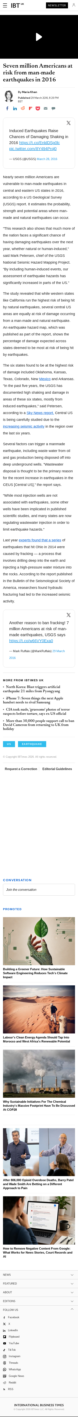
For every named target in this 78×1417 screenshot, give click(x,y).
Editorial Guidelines (57, 769)
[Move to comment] (53, 108)
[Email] (45, 108)
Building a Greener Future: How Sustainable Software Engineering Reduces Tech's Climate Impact (35, 973)
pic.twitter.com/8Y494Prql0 (33, 148)
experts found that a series (40, 540)
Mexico (45, 379)
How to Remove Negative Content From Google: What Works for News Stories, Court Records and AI (37, 1252)
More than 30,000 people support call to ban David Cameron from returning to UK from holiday (38, 725)
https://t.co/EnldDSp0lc (39, 142)
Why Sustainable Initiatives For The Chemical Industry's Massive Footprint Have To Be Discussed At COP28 (39, 1105)
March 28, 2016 (47, 159)
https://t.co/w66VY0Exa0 (31, 641)
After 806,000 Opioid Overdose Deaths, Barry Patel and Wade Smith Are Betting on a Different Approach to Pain (38, 1184)
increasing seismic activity (23, 426)
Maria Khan (29, 92)
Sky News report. (40, 413)
